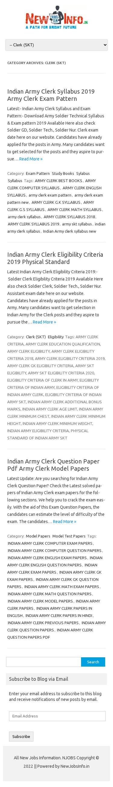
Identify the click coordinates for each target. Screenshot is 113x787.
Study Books (63, 173)
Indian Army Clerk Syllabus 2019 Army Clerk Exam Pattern (51, 95)
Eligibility (56, 337)
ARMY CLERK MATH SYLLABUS (75, 209)
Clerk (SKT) (36, 337)
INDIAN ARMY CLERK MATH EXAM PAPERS (61, 586)
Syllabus (15, 180)
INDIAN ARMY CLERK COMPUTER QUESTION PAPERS (55, 550)
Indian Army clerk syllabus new (69, 231)
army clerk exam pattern (50, 195)
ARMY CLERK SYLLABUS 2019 (33, 224)
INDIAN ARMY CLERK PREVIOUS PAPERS (43, 623)
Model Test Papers (69, 536)
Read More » (30, 158)
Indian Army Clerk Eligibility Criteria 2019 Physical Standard (55, 258)
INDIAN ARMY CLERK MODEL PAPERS (40, 601)
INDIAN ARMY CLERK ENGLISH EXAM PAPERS (47, 558)
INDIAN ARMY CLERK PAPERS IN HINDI (59, 615)
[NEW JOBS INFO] (56, 27)
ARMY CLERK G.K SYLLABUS (56, 202)
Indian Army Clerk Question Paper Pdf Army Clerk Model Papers (53, 465)
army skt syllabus (77, 224)
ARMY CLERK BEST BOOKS (58, 180)
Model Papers (38, 536)
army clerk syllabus (24, 217)
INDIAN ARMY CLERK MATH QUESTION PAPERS (50, 594)
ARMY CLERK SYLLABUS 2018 (69, 217)
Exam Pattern (38, 173)
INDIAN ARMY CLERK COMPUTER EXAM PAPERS (50, 543)
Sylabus (83, 173)
